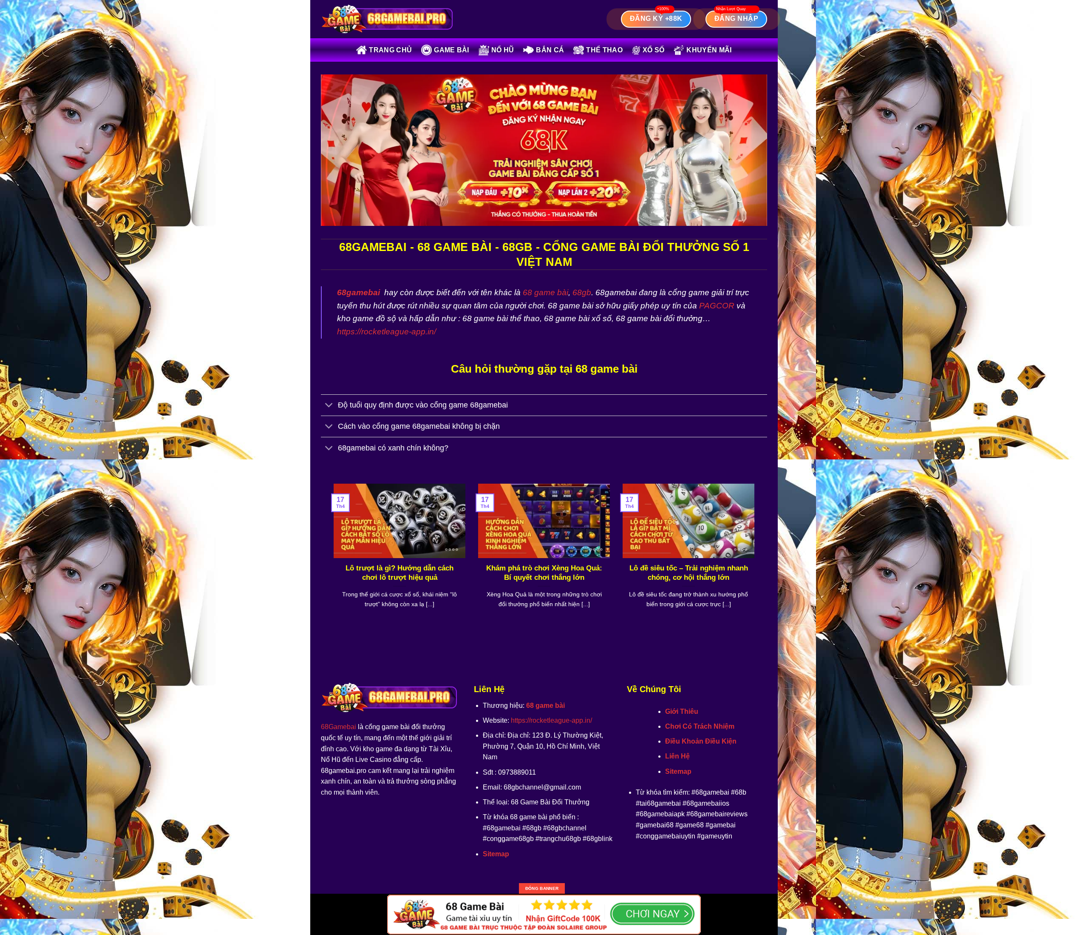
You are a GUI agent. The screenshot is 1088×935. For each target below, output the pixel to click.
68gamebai (358, 292)
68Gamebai (338, 726)
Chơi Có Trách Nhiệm (699, 726)
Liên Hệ (677, 756)
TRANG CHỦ (390, 50)
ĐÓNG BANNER (541, 888)
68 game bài (545, 292)
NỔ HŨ (502, 50)
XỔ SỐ (654, 50)
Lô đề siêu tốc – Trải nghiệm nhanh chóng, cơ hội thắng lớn (688, 573)
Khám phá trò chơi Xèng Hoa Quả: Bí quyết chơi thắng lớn (544, 573)
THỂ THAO (604, 50)
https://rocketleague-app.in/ (386, 331)
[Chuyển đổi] (329, 406)
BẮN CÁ (550, 50)
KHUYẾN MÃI (708, 50)
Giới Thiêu (681, 711)
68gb (581, 292)
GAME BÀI (451, 50)
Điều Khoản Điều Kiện (701, 741)
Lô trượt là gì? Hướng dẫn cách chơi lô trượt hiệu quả (399, 573)
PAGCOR (716, 305)
